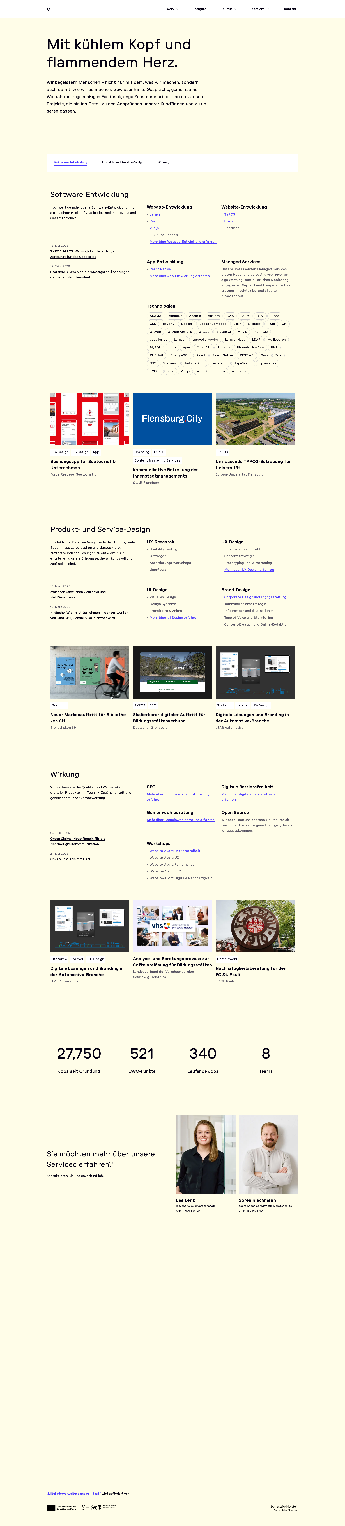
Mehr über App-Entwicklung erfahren (180, 276)
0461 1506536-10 (251, 1210)
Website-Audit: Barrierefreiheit (175, 851)
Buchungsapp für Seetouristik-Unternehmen (83, 465)
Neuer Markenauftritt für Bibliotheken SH (89, 718)
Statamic (231, 221)
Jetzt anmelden (63, 1373)
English (281, 1448)
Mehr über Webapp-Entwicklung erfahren (183, 242)
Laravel (156, 214)
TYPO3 (229, 214)
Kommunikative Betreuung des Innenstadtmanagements (166, 473)
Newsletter (244, 1442)
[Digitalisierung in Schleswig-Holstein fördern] (212, 1271)
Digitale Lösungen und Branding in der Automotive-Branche (252, 718)
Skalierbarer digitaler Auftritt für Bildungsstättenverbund (169, 718)
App (96, 452)
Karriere (242, 1448)
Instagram (78, 1466)
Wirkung (163, 162)
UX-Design (60, 452)
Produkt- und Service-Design (122, 162)
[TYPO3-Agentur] (109, 1302)
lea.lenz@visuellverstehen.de (195, 1205)
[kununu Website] (109, 1271)
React (154, 221)
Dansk (280, 1454)
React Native (160, 269)
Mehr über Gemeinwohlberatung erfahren (181, 820)
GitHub (100, 1466)
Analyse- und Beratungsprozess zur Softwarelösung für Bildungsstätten (172, 962)
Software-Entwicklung (70, 162)
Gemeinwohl (227, 959)
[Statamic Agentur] (160, 1302)
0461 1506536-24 (188, 1210)
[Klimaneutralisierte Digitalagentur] (263, 1271)
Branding (141, 452)
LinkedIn (55, 1466)
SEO (153, 705)
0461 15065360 (63, 1442)
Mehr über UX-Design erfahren (249, 570)
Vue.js (154, 228)
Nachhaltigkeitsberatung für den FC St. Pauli (251, 971)
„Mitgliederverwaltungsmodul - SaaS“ (74, 1493)
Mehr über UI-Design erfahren (174, 617)
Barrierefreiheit (247, 1460)
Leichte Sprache (287, 1442)
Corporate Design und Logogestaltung (255, 597)
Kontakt (242, 1454)
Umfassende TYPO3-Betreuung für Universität (253, 465)
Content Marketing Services (157, 460)
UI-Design (80, 452)
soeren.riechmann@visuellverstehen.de (265, 1205)
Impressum (244, 1467)
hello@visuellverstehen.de (73, 1451)
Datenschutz (246, 1473)
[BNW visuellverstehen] (58, 1302)
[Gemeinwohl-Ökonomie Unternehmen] (58, 1271)
